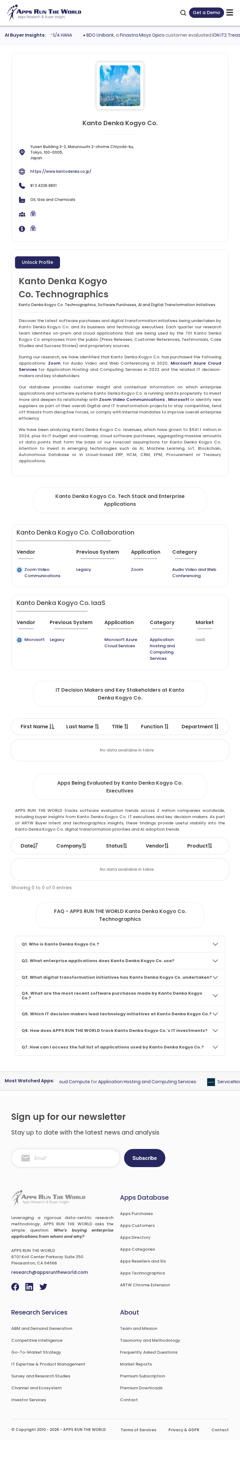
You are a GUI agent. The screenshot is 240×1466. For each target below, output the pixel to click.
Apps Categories (137, 1249)
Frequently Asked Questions (149, 1352)
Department (198, 726)
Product (197, 845)
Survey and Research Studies (40, 1376)
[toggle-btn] (230, 13)
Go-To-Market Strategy (36, 1352)
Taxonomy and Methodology (150, 1340)
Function (152, 726)
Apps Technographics (142, 1273)
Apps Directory (135, 1237)
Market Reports (136, 1364)
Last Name (80, 726)
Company (69, 845)
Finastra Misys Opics (133, 35)
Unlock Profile (37, 262)
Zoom (54, 363)
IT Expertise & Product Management (48, 1364)
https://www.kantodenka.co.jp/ (60, 171)
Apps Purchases (136, 1214)
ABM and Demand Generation (41, 1328)
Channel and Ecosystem (36, 1388)
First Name (35, 726)
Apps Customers (137, 1225)
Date (27, 845)
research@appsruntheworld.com (49, 1272)
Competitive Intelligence (36, 1340)
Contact (129, 1400)
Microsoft (178, 399)
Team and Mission (138, 1328)
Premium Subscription (142, 1376)
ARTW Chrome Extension (145, 1285)
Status (114, 845)
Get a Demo (206, 12)
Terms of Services (138, 1430)
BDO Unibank (91, 35)
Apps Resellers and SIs (143, 1261)
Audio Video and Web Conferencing (194, 572)
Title (118, 726)
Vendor (155, 845)
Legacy (83, 569)
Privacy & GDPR (183, 1430)
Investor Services (28, 1400)
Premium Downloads (141, 1388)
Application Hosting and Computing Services (162, 649)
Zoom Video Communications (132, 399)
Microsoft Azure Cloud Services (120, 643)
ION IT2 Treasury (220, 35)
